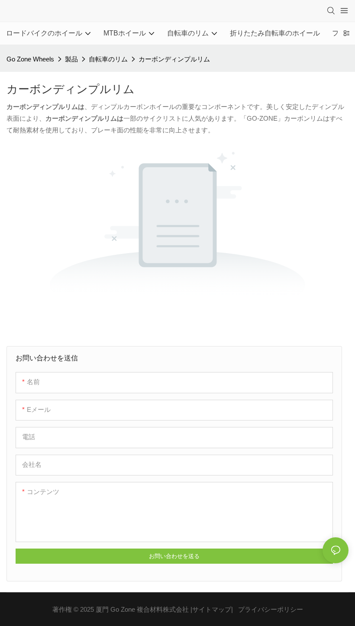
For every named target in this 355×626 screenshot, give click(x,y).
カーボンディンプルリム (174, 59)
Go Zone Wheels (30, 59)
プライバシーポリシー (270, 609)
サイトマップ (211, 609)
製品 (71, 59)
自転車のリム (108, 59)
